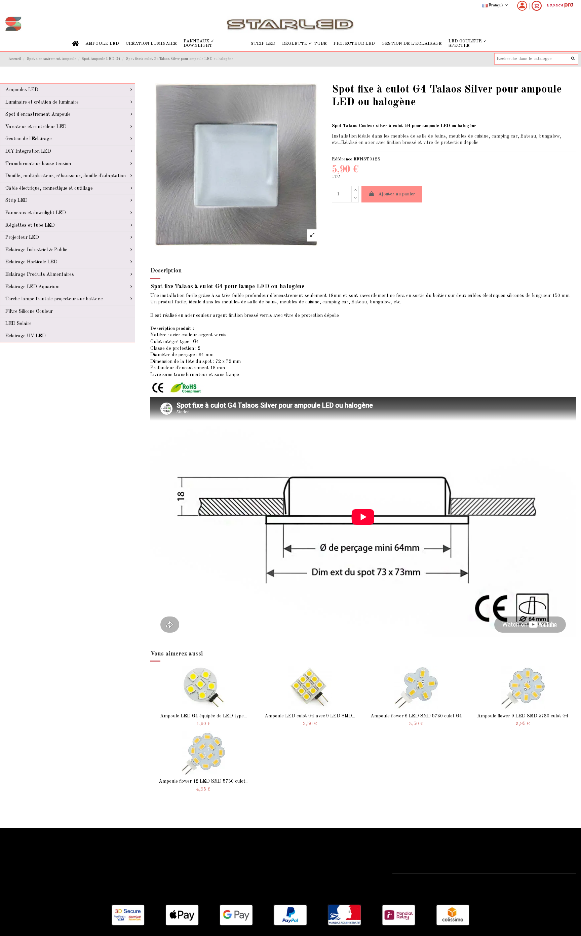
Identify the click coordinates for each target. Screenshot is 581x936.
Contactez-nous (219, 875)
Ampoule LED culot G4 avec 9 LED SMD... (310, 716)
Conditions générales (225, 866)
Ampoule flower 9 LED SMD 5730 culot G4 (523, 716)
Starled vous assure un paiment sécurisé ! (53, 858)
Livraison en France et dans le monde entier (56, 850)
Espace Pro (21, 884)
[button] (102, 43)
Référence (342, 159)
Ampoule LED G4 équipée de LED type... (203, 716)
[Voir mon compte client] (522, 5)
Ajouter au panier (396, 194)
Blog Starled (22, 866)
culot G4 (402, 125)
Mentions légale (219, 858)
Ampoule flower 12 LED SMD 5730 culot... (203, 781)
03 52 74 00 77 (416, 868)
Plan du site (22, 875)
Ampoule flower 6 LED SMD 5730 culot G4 (416, 716)
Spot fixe (161, 287)
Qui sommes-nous (221, 850)
